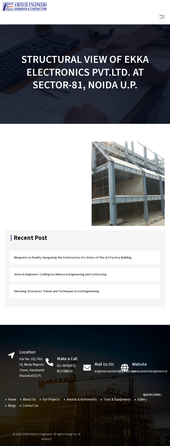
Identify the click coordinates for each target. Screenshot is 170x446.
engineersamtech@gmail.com (115, 371)
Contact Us (30, 405)
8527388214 (64, 371)
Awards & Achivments (82, 399)
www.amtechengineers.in (149, 371)
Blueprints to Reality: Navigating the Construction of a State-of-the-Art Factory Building (72, 257)
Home (12, 399)
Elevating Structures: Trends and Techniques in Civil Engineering (56, 291)
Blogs (12, 405)
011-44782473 (66, 365)
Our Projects (51, 399)
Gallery (142, 399)
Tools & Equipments (117, 399)
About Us (29, 399)
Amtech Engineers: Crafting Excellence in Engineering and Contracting (60, 274)
